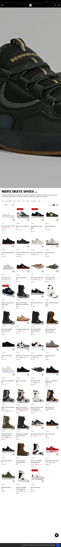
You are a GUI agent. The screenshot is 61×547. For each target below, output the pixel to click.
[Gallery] (9, 214)
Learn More (52, 545)
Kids (24, 201)
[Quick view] (13, 219)
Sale (39, 201)
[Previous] (13, 1)
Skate (27, 201)
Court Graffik (8, 201)
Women (19, 201)
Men (14, 201)
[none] (8, 221)
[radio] (4, 221)
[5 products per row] (56, 205)
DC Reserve (34, 201)
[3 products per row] (50, 205)
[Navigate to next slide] (29, 221)
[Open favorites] (57, 535)
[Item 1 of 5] (9, 214)
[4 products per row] (53, 205)
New (3, 201)
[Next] (47, 1)
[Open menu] (2, 5)
